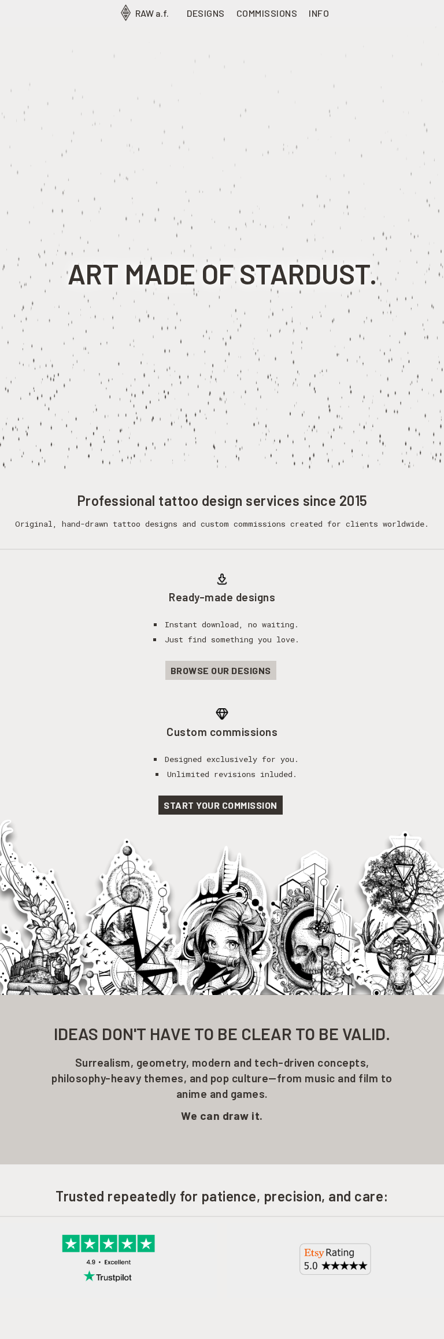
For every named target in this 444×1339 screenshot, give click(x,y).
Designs (206, 13)
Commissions (267, 13)
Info (319, 13)
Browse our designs (221, 670)
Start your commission (221, 805)
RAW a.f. (151, 13)
